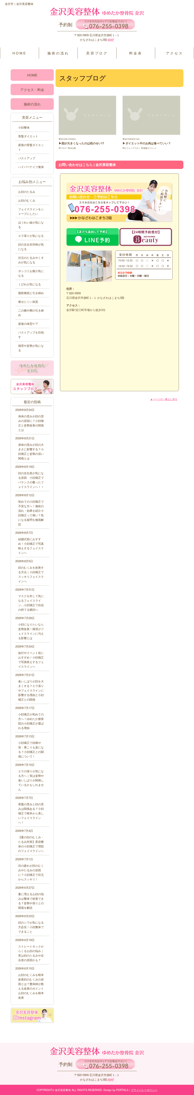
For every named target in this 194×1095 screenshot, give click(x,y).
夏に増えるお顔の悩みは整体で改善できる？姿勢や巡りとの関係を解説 (31, 901)
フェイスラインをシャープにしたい (31, 211)
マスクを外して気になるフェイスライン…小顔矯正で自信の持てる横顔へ (31, 602)
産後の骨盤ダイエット (31, 147)
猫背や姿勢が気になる (31, 348)
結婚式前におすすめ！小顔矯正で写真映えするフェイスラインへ (31, 546)
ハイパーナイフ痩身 (31, 167)
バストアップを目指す (31, 334)
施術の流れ (58, 52)
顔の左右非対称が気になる (31, 246)
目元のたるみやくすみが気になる (31, 260)
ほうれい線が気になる (31, 224)
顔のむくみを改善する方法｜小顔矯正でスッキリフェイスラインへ (31, 574)
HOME (19, 52)
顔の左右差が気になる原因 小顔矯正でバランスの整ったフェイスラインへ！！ (31, 480)
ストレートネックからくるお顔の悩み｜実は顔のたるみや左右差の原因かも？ (31, 953)
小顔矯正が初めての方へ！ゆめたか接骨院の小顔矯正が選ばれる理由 (31, 721)
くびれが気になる (29, 284)
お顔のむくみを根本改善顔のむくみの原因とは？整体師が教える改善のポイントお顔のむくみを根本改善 (31, 986)
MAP (110, 40)
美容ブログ (97, 52)
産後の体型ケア (28, 324)
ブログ (64, 148)
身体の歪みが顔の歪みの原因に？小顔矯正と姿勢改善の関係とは (31, 423)
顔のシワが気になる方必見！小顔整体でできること (31, 926)
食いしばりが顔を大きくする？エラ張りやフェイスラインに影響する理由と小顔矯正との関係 (31, 690)
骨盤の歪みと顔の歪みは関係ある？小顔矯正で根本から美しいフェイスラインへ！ (31, 813)
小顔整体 (24, 127)
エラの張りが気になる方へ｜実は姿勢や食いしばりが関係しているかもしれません (31, 780)
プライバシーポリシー (144, 1090)
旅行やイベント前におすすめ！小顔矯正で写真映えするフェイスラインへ (31, 659)
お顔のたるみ (26, 192)
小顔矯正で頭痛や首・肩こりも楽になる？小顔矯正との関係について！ (31, 749)
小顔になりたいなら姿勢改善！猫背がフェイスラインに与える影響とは (31, 631)
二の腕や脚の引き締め (31, 312)
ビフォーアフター (132, 148)
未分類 (73, 148)
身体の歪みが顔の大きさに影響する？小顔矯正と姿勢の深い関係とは (31, 451)
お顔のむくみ (26, 200)
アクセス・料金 (32, 89)
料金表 (135, 52)
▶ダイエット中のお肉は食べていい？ (147, 143)
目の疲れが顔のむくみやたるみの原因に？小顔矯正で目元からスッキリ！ (31, 872)
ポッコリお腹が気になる (31, 273)
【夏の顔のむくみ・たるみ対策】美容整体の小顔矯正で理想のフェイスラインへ (31, 844)
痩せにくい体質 (28, 302)
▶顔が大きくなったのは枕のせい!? (81, 143)
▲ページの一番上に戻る (163, 399)
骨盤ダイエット (150, 148)
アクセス (174, 52)
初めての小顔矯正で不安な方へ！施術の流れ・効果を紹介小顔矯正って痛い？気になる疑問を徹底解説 (31, 512)
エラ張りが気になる (31, 236)
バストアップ (26, 158)
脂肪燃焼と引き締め (31, 293)
